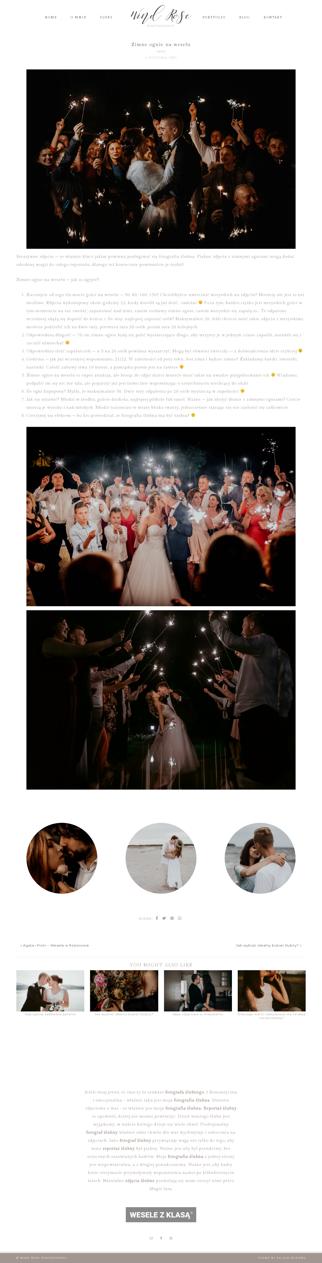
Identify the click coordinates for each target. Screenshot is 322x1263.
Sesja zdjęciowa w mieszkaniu (198, 1014)
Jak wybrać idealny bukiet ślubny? (124, 1014)
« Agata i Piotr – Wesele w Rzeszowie (54, 945)
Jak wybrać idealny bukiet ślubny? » (269, 945)
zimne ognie (103, 335)
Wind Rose (161, 15)
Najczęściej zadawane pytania (50, 1014)
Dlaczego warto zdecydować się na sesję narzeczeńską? (272, 1016)
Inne (161, 51)
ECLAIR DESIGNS (291, 1257)
